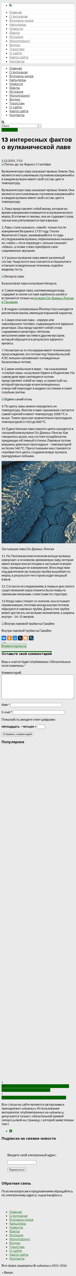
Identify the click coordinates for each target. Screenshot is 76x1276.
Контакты (17, 61)
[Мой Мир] (14, 638)
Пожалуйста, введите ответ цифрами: (29, 719)
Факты (14, 33)
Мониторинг (19, 41)
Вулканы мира (21, 20)
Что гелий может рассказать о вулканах (34, 1097)
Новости (16, 29)
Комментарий (11, 672)
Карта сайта (18, 57)
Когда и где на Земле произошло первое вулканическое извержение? (35, 1088)
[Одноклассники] (9, 638)
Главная (15, 12)
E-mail (7, 712)
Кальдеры (17, 24)
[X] (20, 638)
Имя (6, 704)
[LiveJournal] (31, 638)
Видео (14, 45)
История (16, 37)
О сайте (15, 53)
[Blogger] (25, 638)
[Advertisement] (38, 914)
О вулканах (18, 16)
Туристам (17, 49)
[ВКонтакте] (4, 638)
